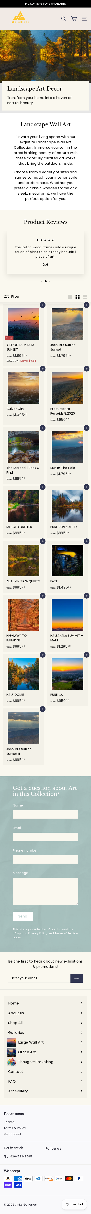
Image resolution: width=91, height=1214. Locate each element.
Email (17, 827)
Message (20, 872)
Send (22, 916)
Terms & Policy (15, 1128)
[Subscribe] (76, 978)
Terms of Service (66, 933)
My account (12, 1134)
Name (18, 805)
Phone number (25, 850)
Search (9, 1122)
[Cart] (74, 18)
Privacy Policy (37, 933)
